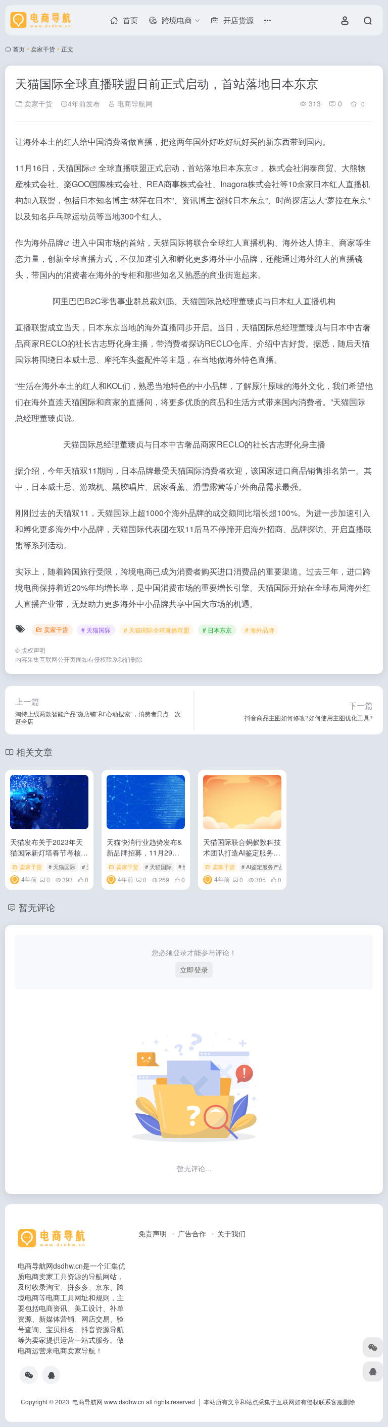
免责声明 (152, 1233)
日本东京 (236, 168)
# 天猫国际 (96, 629)
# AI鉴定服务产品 (262, 867)
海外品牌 (47, 242)
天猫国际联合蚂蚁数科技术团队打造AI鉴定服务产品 (242, 852)
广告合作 (192, 1233)
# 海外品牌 (259, 629)
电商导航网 (134, 103)
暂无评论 (37, 907)
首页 (19, 48)
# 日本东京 (217, 629)
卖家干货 (43, 48)
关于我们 (231, 1233)
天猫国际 (74, 168)
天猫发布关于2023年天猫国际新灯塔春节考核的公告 (49, 852)
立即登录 (194, 969)
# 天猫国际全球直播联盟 (156, 629)
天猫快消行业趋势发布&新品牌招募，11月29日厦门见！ (144, 852)
